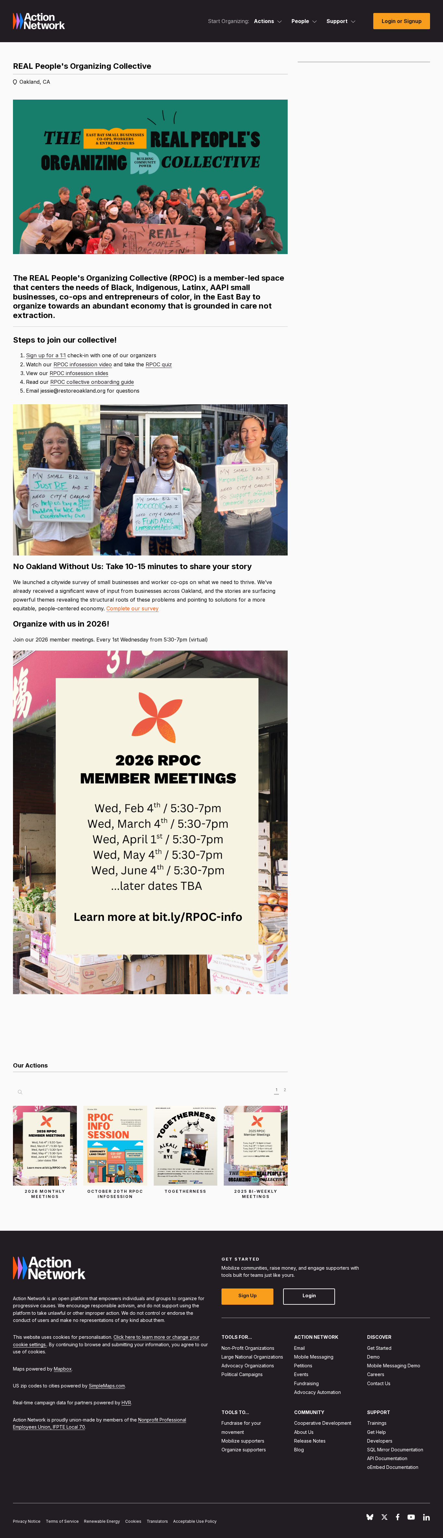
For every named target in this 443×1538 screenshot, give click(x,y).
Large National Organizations (252, 1357)
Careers (375, 1374)
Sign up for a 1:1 (46, 355)
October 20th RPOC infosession (115, 1194)
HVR (126, 1403)
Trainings (377, 1423)
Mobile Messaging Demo (393, 1366)
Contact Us (378, 1383)
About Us (304, 1432)
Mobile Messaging (313, 1357)
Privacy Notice (27, 1521)
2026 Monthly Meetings (45, 1194)
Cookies (133, 1521)
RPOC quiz (159, 364)
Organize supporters (244, 1449)
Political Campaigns (242, 1374)
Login (309, 1296)
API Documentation (387, 1458)
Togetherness (185, 1191)
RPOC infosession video (83, 364)
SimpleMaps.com (107, 1385)
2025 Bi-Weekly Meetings (255, 1194)
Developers (379, 1441)
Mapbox (63, 1369)
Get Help (376, 1432)
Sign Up (247, 1296)
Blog (299, 1449)
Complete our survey (132, 608)
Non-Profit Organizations (248, 1348)
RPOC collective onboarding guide (92, 382)
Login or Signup (402, 21)
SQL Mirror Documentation (395, 1449)
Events (301, 1374)
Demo (373, 1357)
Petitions (303, 1366)
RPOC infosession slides (79, 373)
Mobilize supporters (243, 1441)
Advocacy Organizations (248, 1366)
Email (299, 1348)
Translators (157, 1521)
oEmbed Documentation (392, 1467)
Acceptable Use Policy (195, 1521)
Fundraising (306, 1383)
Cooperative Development (322, 1423)
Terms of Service (62, 1521)
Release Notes (310, 1441)
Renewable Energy (102, 1521)
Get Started (379, 1348)
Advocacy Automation (317, 1392)
